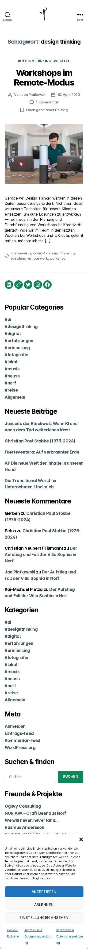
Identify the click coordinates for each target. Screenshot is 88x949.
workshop (57, 258)
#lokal (11, 361)
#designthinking (34, 61)
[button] (81, 839)
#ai (8, 319)
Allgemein (15, 397)
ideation (18, 258)
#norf (10, 382)
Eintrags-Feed (19, 733)
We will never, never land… (32, 820)
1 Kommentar (47, 102)
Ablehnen (44, 904)
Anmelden (15, 726)
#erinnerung (17, 347)
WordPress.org (20, 747)
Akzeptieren (44, 891)
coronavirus (21, 253)
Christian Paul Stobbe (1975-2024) (40, 440)
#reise (11, 390)
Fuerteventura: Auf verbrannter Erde (42, 452)
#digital (62, 61)
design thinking (62, 253)
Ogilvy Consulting (23, 806)
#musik (12, 368)
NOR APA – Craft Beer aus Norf (35, 813)
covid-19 (40, 253)
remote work (37, 258)
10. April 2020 (68, 94)
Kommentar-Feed (22, 740)
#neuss (12, 375)
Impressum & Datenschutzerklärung (38, 936)
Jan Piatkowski (33, 94)
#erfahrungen (19, 340)
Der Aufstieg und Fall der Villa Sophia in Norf (41, 554)
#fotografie (16, 354)
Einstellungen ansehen (44, 917)
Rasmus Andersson (24, 827)
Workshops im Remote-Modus (44, 78)
